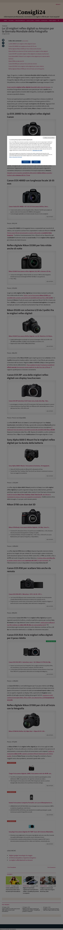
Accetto (36, 161)
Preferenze (26, 161)
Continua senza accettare (49, 137)
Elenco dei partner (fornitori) (15, 157)
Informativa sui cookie (37, 150)
